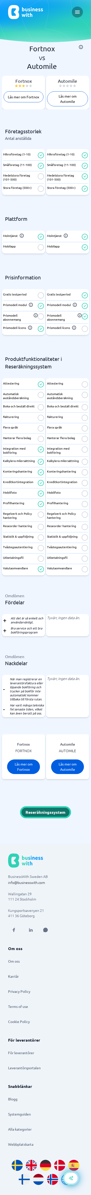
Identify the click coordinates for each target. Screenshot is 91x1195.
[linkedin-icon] (30, 929)
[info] (81, 47)
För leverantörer (21, 1052)
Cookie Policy (19, 1021)
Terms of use (18, 1006)
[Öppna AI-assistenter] (71, 1178)
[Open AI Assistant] (45, 929)
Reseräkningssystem (45, 812)
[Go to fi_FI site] (24, 1179)
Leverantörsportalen (24, 1067)
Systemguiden (19, 1114)
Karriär (13, 976)
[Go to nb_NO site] (52, 1179)
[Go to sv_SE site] (17, 1165)
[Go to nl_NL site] (38, 1179)
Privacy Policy (19, 991)
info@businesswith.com (26, 882)
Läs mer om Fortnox (23, 97)
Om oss (14, 961)
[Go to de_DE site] (45, 1165)
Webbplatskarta (20, 1144)
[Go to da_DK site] (59, 1165)
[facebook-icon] (13, 929)
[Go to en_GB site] (31, 1165)
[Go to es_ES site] (73, 1165)
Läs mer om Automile (68, 99)
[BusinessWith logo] (25, 12)
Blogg (12, 1099)
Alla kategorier (20, 1129)
